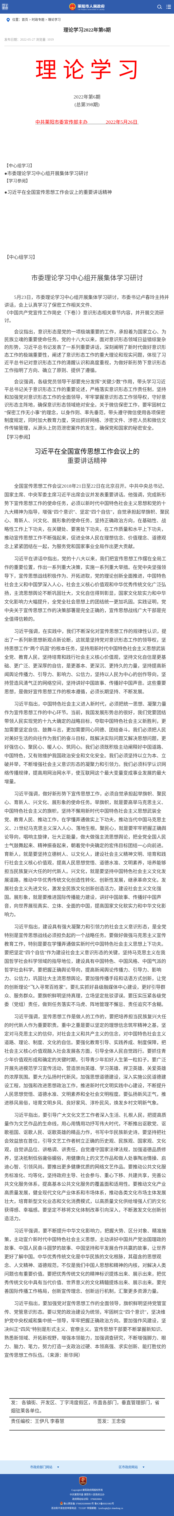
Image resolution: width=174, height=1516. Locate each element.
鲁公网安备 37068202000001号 (78, 1503)
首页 (25, 19)
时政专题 (38, 19)
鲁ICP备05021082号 (104, 1503)
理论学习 (54, 19)
